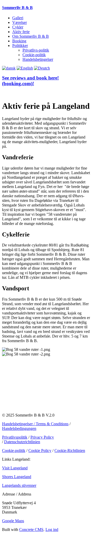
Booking (19, 41)
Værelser (19, 22)
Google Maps (13, 521)
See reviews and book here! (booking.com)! (30, 80)
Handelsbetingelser (37, 59)
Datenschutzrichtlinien (22, 442)
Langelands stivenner (19, 485)
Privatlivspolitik (14, 437)
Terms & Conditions (52, 424)
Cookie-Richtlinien (69, 450)
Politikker (20, 45)
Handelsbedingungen (19, 428)
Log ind (51, 529)
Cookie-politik (34, 55)
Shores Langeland (16, 476)
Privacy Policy (42, 437)
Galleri (17, 18)
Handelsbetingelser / (19, 424)
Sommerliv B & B (17, 7)
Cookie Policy (39, 450)
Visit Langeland (15, 468)
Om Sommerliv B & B (30, 36)
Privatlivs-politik (35, 50)
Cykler (17, 27)
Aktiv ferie (21, 31)
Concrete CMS (31, 529)
